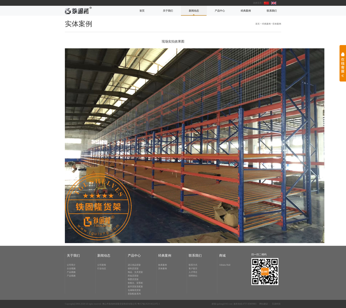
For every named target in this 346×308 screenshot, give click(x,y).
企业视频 (71, 268)
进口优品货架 (134, 265)
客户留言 (193, 268)
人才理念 (193, 272)
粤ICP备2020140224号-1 (148, 304)
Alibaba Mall (224, 265)
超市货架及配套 (135, 286)
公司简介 (71, 265)
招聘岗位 (193, 275)
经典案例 (246, 10)
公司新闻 (101, 265)
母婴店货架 (133, 279)
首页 (142, 10)
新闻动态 (194, 10)
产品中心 (220, 10)
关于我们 (168, 10)
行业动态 (101, 268)
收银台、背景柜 (135, 283)
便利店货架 (133, 268)
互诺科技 (276, 304)
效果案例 (162, 265)
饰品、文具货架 (135, 272)
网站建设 (263, 304)
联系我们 (272, 10)
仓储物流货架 (134, 290)
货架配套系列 (134, 293)
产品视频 (71, 272)
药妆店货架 (133, 275)
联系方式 (193, 265)
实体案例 (276, 24)
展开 (343, 67)
